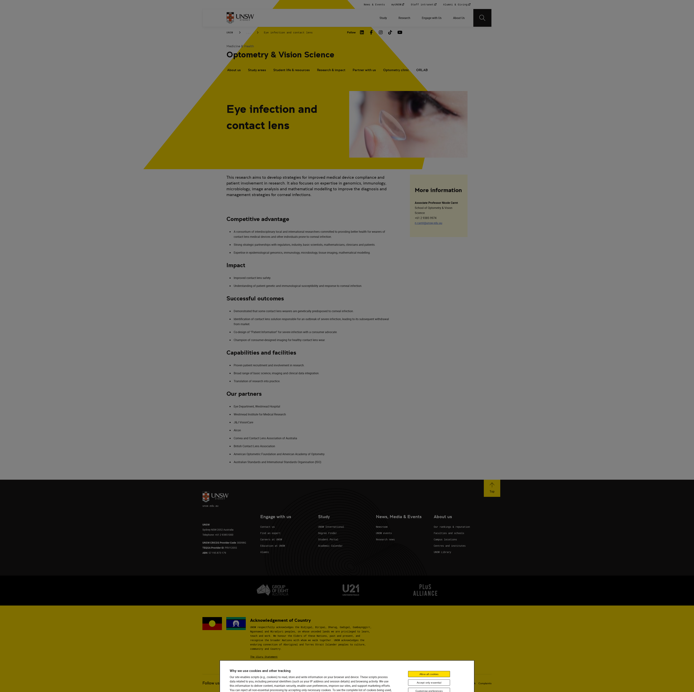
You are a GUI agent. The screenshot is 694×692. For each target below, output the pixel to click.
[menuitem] (383, 18)
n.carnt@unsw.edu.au (428, 223)
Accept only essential (429, 682)
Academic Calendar (330, 545)
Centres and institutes (450, 545)
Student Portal (328, 539)
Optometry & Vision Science (280, 54)
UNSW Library (442, 552)
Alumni (264, 552)
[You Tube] (399, 32)
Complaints (485, 683)
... (248, 32)
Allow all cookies (428, 674)
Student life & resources (291, 70)
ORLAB (422, 70)
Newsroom (381, 526)
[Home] (240, 18)
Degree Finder (327, 533)
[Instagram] (380, 32)
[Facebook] (371, 32)
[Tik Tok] (390, 32)
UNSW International (331, 526)
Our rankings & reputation (452, 526)
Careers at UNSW (271, 539)
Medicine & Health (240, 46)
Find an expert (270, 533)
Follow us (211, 683)
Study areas (257, 70)
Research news (385, 539)
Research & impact (331, 70)
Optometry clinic (396, 70)
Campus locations (445, 539)
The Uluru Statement (264, 656)
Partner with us (364, 70)
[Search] (482, 18)
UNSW (229, 32)
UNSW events (384, 533)
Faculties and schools (449, 533)
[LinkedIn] (362, 32)
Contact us (267, 526)
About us (234, 70)
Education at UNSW (272, 545)
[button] (492, 488)
